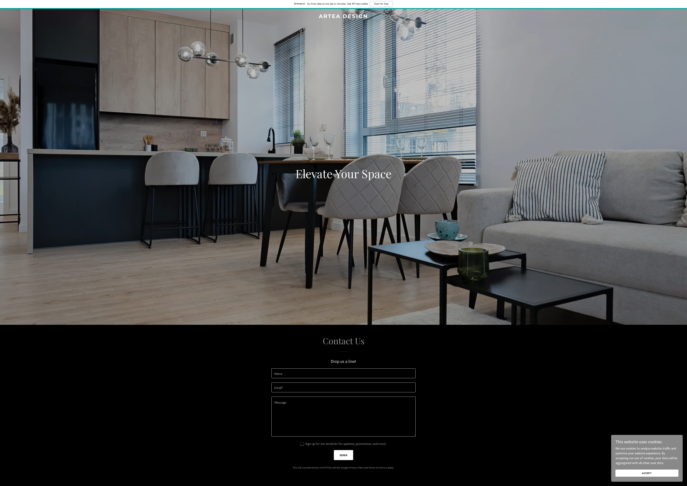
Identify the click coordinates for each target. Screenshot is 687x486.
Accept (647, 473)
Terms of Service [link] (378, 467)
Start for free (381, 4)
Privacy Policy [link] (356, 467)
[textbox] (343, 373)
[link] (343, 17)
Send (343, 455)
